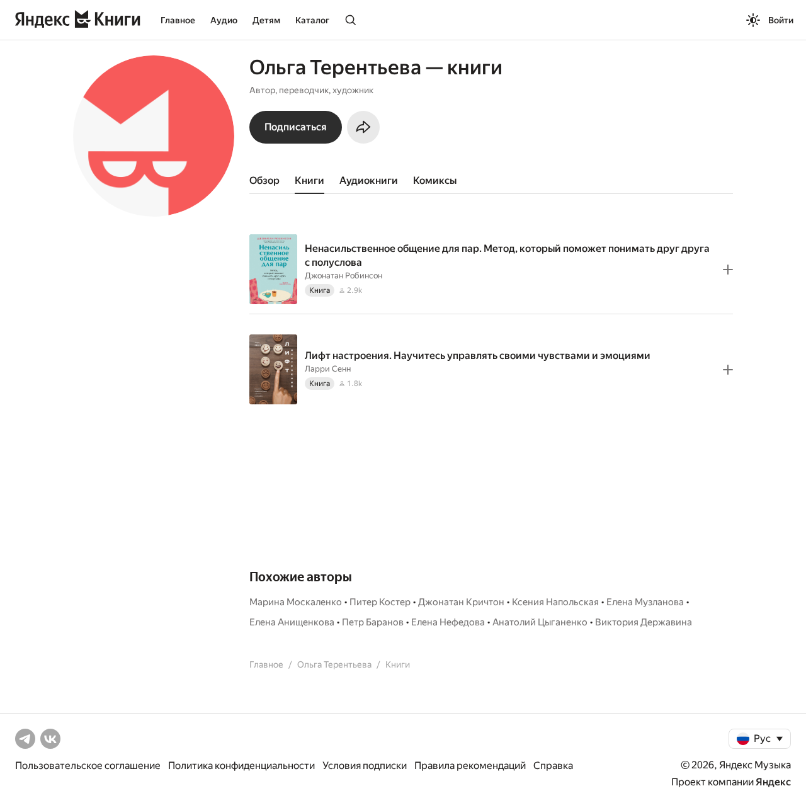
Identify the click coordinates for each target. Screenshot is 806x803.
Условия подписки (364, 766)
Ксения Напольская (555, 602)
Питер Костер (380, 602)
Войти (780, 20)
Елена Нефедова (448, 622)
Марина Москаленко (295, 602)
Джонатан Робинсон (343, 275)
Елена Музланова (645, 602)
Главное (178, 20)
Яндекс (773, 782)
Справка (553, 766)
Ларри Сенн (328, 368)
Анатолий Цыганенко (539, 622)
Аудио (223, 20)
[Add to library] (728, 270)
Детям (266, 20)
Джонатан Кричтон (461, 602)
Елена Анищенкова (291, 622)
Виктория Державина (643, 622)
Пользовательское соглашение (88, 766)
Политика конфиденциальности (241, 766)
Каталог (312, 20)
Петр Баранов (373, 622)
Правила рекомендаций (470, 766)
